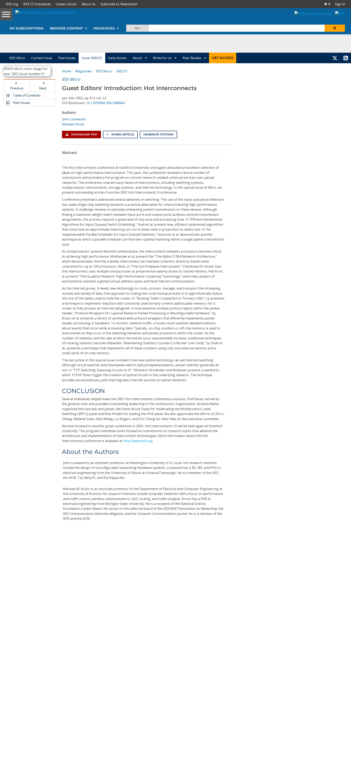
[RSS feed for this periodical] (345, 58)
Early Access (117, 58)
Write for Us (162, 58)
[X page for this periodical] (334, 58)
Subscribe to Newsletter (119, 4)
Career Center (66, 4)
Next (43, 88)
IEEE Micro (17, 58)
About (138, 58)
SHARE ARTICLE (122, 134)
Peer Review (192, 58)
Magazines (83, 71)
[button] (327, 4)
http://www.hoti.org (138, 441)
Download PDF (83, 134)
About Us (89, 4)
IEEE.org (11, 4)
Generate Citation (158, 134)
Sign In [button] (340, 4)
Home (66, 71)
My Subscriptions (26, 28)
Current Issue (41, 58)
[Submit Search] (335, 28)
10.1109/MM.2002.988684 (105, 103)
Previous (17, 88)
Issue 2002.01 (92, 58)
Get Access (222, 58)
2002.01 (122, 71)
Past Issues (67, 58)
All (137, 28)
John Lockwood (73, 119)
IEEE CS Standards (37, 4)
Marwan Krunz (73, 124)
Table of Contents (26, 95)
